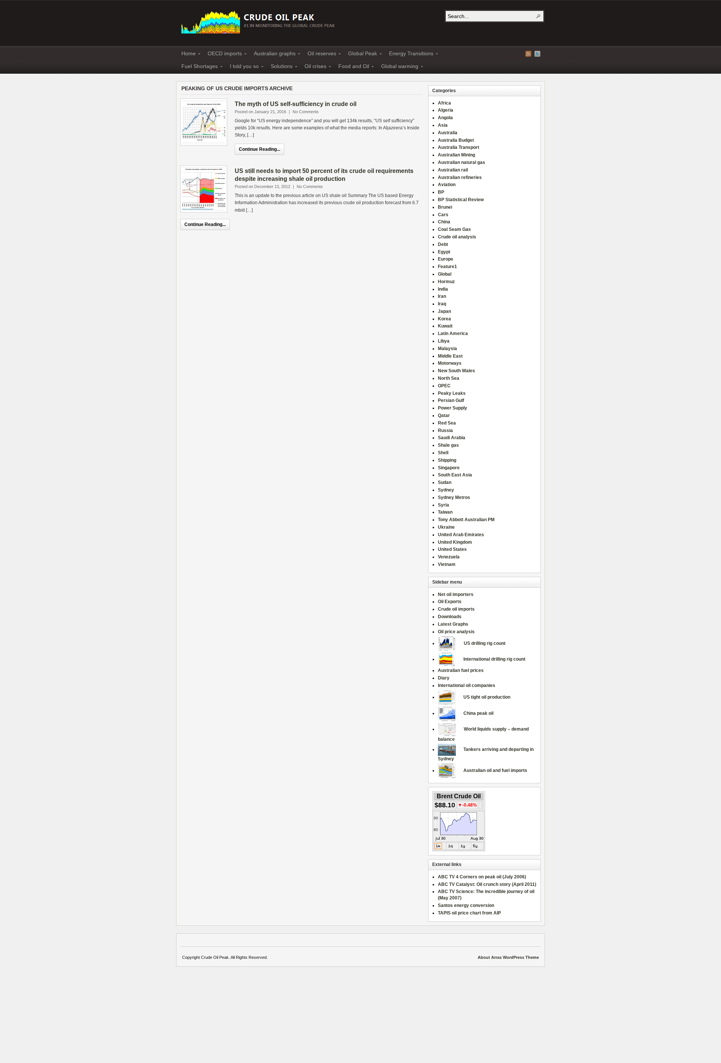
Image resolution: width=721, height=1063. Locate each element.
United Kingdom (455, 542)
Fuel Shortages (197, 67)
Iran (442, 296)
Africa (444, 103)
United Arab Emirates (461, 534)
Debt (443, 244)
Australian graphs (272, 54)
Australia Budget (456, 140)
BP (441, 192)
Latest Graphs (453, 624)
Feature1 (447, 266)
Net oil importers (456, 594)
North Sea (448, 378)
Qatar (444, 415)
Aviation (447, 184)
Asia (443, 125)
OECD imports (222, 54)
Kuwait (445, 326)
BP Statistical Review (461, 199)
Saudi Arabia (451, 437)
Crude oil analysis (457, 237)
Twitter (537, 54)
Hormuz (446, 281)
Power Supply (452, 408)
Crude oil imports (456, 609)
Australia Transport (458, 147)
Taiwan (445, 512)
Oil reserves (319, 54)
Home (186, 54)
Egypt (444, 252)
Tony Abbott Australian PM (466, 519)
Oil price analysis (456, 631)
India (443, 289)
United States (452, 549)
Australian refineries (460, 177)
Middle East (450, 356)
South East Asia (455, 475)
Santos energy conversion (466, 905)
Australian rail (453, 170)
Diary (443, 678)
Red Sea (447, 423)
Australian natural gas (461, 162)
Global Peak (360, 54)
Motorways (450, 363)
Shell (443, 452)
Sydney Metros (454, 497)
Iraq (442, 303)
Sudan (444, 482)
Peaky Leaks (452, 393)
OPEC (444, 385)
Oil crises (313, 67)
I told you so (242, 67)
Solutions (279, 67)
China (444, 221)
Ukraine (446, 527)
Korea (444, 318)
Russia (445, 430)
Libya (443, 341)
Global (444, 274)
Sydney (446, 490)
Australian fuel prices (461, 670)
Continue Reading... (259, 149)
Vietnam (447, 564)
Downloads (450, 616)
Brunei (445, 207)
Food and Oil (351, 67)
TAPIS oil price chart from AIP (469, 913)
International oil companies (466, 685)
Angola (445, 117)
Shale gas (448, 445)
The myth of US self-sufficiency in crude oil (295, 104)
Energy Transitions (409, 54)
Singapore (449, 467)
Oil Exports (450, 601)
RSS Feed (528, 54)
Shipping (447, 460)
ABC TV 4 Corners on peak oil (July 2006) (482, 877)
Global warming (397, 67)
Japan (444, 311)
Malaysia (447, 348)
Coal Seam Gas (454, 229)
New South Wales (456, 370)
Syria (443, 505)
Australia (447, 132)
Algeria (445, 110)
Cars (443, 214)
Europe (445, 259)
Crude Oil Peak (259, 21)
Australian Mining (456, 155)
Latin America (453, 333)
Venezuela (449, 557)
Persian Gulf (451, 400)
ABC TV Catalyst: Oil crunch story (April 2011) (487, 884)
